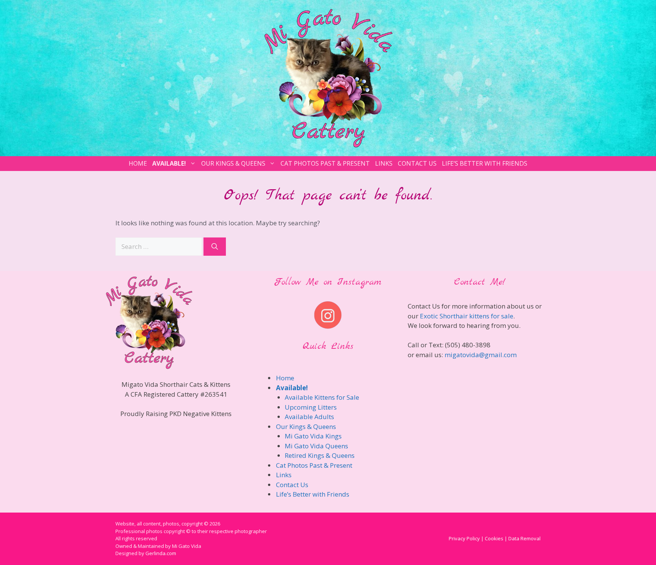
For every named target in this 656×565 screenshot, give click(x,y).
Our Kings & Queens (233, 163)
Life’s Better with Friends (484, 163)
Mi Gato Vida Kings (313, 436)
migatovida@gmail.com (481, 354)
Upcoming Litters (311, 407)
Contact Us (417, 163)
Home (138, 163)
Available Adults (309, 416)
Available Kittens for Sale (322, 397)
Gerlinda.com (160, 553)
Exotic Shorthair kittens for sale (466, 316)
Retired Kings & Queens (320, 455)
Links (384, 163)
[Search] (214, 246)
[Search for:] (159, 246)
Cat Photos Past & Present (325, 163)
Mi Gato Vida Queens (316, 446)
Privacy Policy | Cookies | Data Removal (495, 538)
